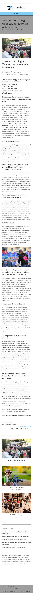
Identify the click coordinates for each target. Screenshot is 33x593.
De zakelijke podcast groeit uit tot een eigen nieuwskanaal (15, 536)
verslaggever (27, 415)
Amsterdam (7, 74)
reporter (21, 415)
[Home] (2, 29)
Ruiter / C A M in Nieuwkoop (16, 460)
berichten (16, 591)
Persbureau (14, 587)
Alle (13, 591)
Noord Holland (24, 74)
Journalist (15, 74)
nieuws (21, 185)
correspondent (8, 415)
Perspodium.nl (26, 591)
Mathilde (6, 72)
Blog (9, 587)
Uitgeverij (20, 587)
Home (4, 587)
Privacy (20, 591)
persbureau (21, 115)
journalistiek (15, 415)
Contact (16, 588)
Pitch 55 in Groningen (16, 515)
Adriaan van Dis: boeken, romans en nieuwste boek (14, 539)
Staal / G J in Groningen (17, 487)
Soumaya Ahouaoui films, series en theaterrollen (13, 547)
